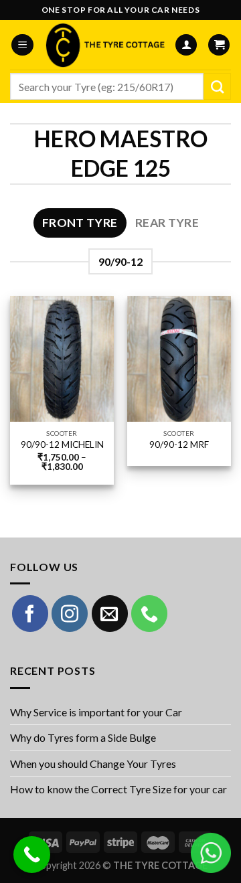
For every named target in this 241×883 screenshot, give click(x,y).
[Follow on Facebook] (30, 613)
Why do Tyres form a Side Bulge (83, 737)
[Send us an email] (110, 613)
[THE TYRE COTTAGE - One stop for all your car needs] (104, 45)
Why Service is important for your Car (96, 712)
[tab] (80, 223)
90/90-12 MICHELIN (62, 444)
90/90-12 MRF (179, 444)
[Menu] (22, 45)
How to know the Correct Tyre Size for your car (118, 789)
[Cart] (219, 45)
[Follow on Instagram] (70, 613)
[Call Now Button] (31, 854)
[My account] (186, 45)
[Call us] (149, 613)
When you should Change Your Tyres (93, 763)
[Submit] (217, 86)
